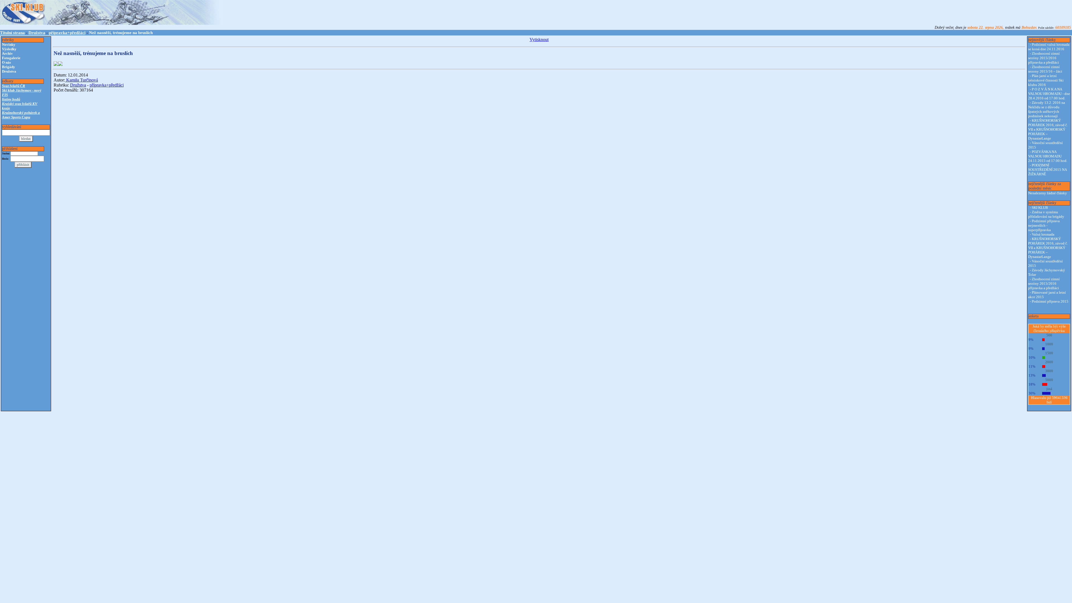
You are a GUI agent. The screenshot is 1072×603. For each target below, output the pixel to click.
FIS (5, 95)
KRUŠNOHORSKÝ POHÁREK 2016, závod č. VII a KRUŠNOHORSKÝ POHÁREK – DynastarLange (1048, 129)
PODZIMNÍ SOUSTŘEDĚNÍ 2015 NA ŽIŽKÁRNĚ (1047, 169)
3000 (1049, 371)
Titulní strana (12, 32)
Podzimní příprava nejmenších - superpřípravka (1044, 225)
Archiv (7, 53)
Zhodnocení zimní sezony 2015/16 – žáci (1045, 69)
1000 (1049, 344)
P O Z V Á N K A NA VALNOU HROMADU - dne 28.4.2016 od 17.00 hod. (1049, 93)
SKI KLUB (1040, 207)
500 (1049, 335)
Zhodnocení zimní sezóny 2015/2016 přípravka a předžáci (1044, 57)
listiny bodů (11, 99)
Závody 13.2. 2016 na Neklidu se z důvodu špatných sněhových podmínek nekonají (1046, 109)
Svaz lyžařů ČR (13, 86)
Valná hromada (1043, 234)
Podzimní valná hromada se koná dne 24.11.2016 (1048, 46)
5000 (1049, 380)
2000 (1049, 362)
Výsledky (9, 49)
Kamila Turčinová (81, 80)
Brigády (8, 67)
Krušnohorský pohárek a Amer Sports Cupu (21, 115)
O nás (6, 62)
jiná (1049, 389)
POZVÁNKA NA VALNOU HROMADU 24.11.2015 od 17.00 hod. (1047, 156)
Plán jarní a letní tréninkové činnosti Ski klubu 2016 (1046, 80)
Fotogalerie (11, 58)
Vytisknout (539, 39)
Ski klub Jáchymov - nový (21, 90)
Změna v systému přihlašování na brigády (1046, 214)
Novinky (8, 44)
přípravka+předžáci (67, 32)
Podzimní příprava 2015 (1050, 301)
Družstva (36, 32)
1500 (1049, 353)
